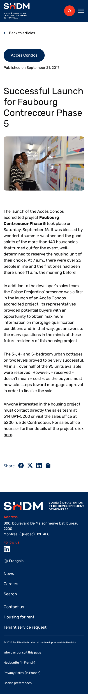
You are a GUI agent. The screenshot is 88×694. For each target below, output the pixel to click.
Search (10, 593)
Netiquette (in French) (19, 663)
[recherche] (69, 10)
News (9, 573)
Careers (11, 583)
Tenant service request (25, 627)
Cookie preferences (18, 683)
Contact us (14, 606)
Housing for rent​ (19, 617)
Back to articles (22, 33)
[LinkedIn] (7, 549)
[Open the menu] (80, 10)
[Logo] (17, 11)
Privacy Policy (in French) (22, 673)
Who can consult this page (22, 652)
